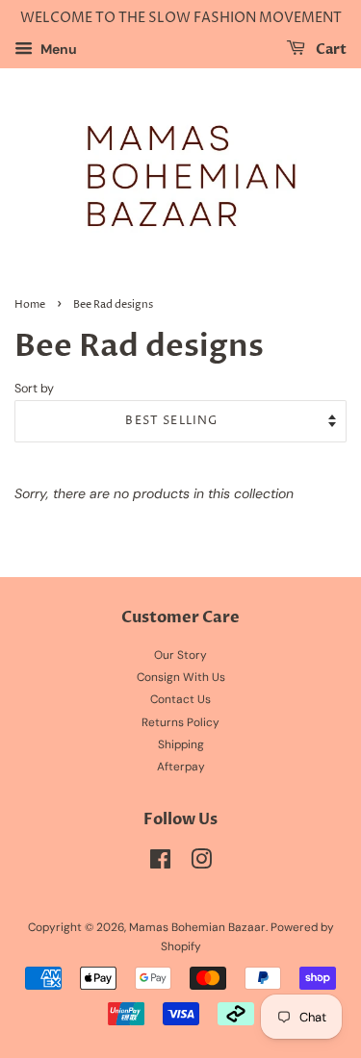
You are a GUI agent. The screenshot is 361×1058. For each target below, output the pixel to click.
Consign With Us (181, 677)
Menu (57, 49)
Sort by (34, 388)
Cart (330, 49)
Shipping (181, 744)
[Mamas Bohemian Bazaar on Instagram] (201, 863)
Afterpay (181, 766)
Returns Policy (180, 722)
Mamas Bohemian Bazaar (197, 927)
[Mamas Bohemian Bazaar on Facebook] (160, 863)
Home (29, 305)
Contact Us (180, 699)
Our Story (180, 655)
